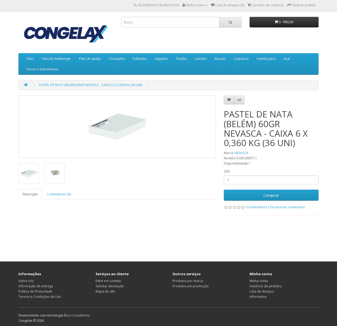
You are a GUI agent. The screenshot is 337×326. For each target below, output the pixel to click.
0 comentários (256, 207)
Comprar (271, 195)
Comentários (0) (59, 194)
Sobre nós (26, 281)
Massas (220, 58)
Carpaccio (241, 58)
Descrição (30, 194)
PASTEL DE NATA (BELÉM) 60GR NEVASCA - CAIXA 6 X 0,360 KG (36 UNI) (90, 85)
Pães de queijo (90, 58)
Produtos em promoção (190, 286)
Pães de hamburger (56, 58)
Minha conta (259, 281)
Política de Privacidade (35, 291)
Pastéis (181, 58)
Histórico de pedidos (265, 286)
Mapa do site (105, 291)
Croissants (117, 58)
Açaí (287, 58)
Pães (30, 58)
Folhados (140, 58)
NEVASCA (241, 153)
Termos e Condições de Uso (39, 296)
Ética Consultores (77, 315)
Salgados (161, 58)
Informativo (258, 296)
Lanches (201, 58)
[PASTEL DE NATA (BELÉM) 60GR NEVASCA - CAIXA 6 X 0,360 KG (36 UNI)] (117, 126)
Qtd (227, 171)
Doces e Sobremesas (42, 69)
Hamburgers (266, 58)
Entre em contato (108, 281)
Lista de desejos (262, 291)
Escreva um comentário (287, 207)
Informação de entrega (35, 286)
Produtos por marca (187, 281)
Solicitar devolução (110, 286)
